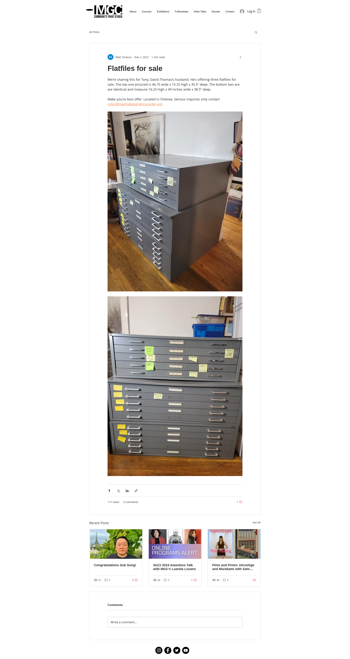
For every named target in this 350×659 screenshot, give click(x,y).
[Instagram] (158, 650)
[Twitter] (176, 650)
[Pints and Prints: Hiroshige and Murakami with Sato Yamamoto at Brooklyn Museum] (234, 544)
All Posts (94, 32)
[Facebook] (167, 650)
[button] (259, 10)
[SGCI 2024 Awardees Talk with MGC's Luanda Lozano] (175, 544)
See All (256, 522)
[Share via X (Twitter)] (118, 490)
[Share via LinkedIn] (127, 490)
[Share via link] (136, 490)
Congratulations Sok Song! (115, 565)
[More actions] (240, 57)
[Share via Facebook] (109, 490)
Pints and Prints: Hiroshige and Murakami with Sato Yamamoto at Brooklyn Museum (233, 567)
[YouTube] (185, 650)
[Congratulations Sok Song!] (116, 544)
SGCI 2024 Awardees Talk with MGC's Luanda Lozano (174, 567)
